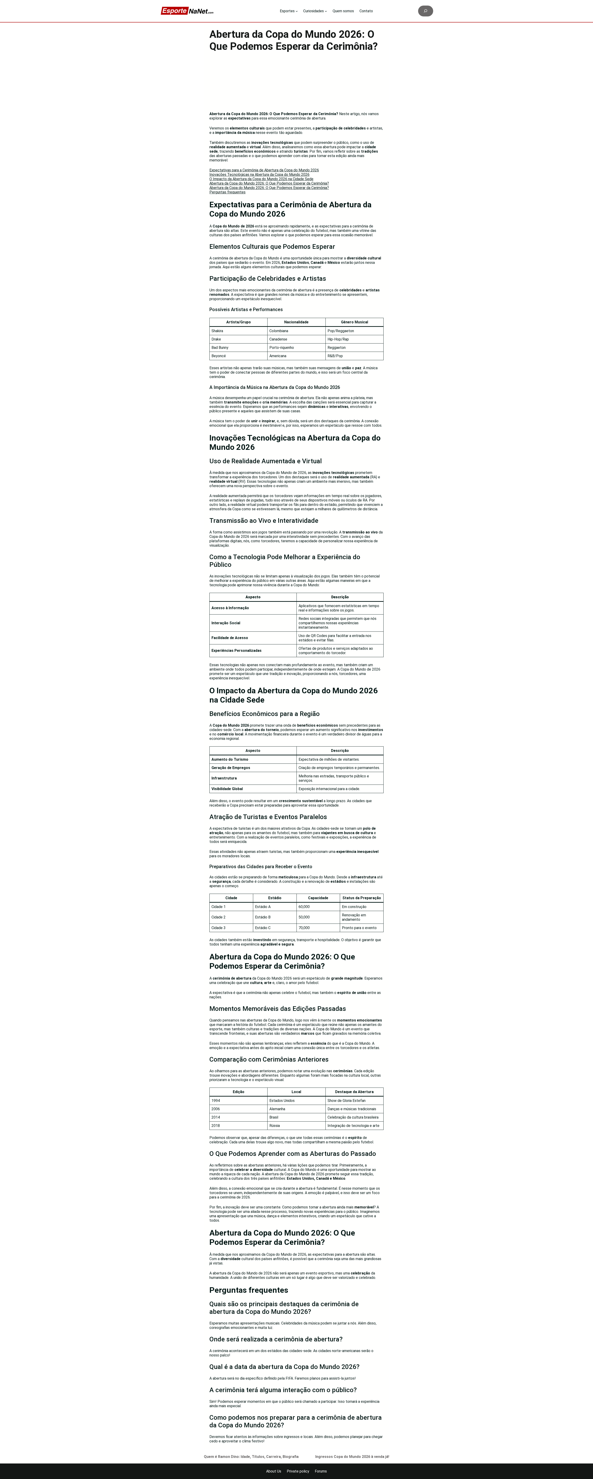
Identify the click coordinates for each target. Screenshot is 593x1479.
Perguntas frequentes (227, 192)
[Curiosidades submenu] (326, 11)
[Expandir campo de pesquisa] (425, 11)
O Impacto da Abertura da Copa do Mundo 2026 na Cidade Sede (261, 179)
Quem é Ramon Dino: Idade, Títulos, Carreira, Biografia (251, 1456)
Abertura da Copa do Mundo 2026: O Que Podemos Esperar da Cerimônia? (269, 183)
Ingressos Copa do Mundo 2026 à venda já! (352, 1456)
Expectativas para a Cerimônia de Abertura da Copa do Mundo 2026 (264, 170)
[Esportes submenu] (297, 11)
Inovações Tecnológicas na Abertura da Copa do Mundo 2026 (259, 174)
